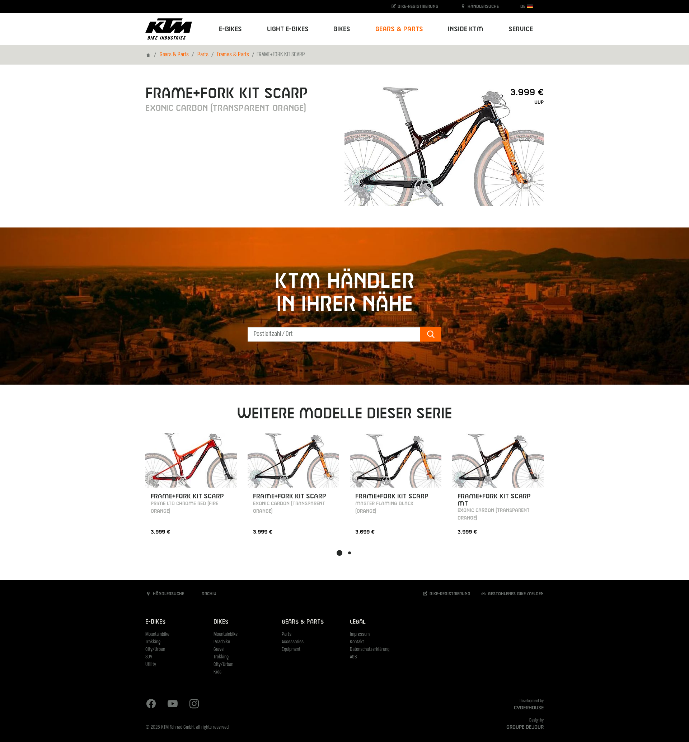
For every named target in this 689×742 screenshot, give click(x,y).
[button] (339, 553)
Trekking (152, 642)
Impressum (360, 634)
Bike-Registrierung (417, 6)
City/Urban (155, 649)
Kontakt (357, 642)
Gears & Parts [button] (399, 29)
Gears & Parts (174, 55)
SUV (148, 657)
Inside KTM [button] (465, 29)
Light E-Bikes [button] (288, 29)
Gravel (219, 649)
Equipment (291, 649)
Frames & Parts (233, 55)
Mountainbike (157, 634)
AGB (353, 657)
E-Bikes (155, 622)
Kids (217, 672)
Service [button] (520, 29)
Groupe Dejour (525, 727)
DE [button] (523, 6)
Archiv (208, 594)
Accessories (293, 642)
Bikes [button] (341, 29)
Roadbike (222, 642)
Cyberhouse (529, 708)
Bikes (221, 622)
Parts (202, 55)
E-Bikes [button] (230, 29)
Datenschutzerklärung (369, 649)
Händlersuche (482, 6)
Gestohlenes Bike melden (515, 594)
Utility (150, 664)
